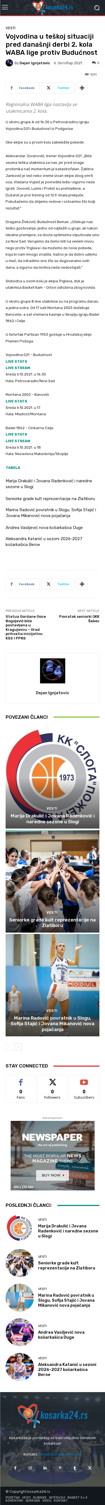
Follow (52, 1079)
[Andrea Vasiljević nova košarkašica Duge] (20, 1332)
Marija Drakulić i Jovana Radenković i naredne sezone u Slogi (49, 483)
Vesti (10, 28)
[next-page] (18, 1047)
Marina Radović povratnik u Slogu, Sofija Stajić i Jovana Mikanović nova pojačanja (51, 512)
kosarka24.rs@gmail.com (60, 1454)
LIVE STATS (16, 361)
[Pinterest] (60, 1468)
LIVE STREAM (18, 368)
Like (21, 1079)
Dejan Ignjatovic (35, 63)
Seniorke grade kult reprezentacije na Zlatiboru (50, 498)
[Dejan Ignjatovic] (10, 62)
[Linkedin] (44, 1468)
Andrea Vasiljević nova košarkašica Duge (44, 527)
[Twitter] (89, 1468)
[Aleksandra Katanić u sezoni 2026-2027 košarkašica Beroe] (20, 1367)
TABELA (13, 468)
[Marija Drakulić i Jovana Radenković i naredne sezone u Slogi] (52, 777)
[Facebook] (15, 1468)
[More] (82, 87)
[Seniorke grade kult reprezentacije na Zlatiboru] (52, 881)
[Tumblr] (74, 1468)
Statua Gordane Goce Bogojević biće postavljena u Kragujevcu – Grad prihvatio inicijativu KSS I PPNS (26, 627)
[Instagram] (30, 1468)
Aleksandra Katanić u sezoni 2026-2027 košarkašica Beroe (44, 541)
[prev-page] (9, 1047)
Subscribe (84, 1079)
